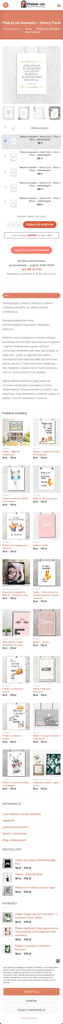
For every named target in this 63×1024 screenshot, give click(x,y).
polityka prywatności (30, 1018)
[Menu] (6, 5)
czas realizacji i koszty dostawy (22, 814)
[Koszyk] (58, 5)
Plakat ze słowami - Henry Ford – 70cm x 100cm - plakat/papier (39, 199)
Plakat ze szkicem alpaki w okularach (15, 500)
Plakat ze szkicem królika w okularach (15, 784)
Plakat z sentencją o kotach (13, 690)
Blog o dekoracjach (14, 840)
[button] (58, 961)
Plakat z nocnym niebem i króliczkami (46, 737)
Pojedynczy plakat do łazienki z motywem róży (15, 594)
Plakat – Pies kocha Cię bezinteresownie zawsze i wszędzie (46, 595)
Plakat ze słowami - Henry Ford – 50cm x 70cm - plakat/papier (39, 184)
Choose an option (40, 128)
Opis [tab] (6, 295)
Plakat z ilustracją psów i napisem (15, 547)
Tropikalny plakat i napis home (46, 784)
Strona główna (12, 29)
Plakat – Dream (41, 642)
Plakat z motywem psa (45, 498)
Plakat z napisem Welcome (42, 690)
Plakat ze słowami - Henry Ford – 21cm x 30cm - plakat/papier (40, 153)
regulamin (9, 820)
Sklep (28, 29)
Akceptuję (31, 991)
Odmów (31, 1001)
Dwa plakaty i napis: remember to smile (13, 643)
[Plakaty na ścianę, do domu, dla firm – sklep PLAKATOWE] (33, 5)
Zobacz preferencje (31, 1010)
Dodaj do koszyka (39, 224)
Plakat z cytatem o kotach (12, 737)
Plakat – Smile (40, 545)
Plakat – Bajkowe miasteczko (11, 453)
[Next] (55, 75)
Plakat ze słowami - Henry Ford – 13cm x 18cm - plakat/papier (40, 138)
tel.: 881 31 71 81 (31, 269)
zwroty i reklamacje (15, 833)
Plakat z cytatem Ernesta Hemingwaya (46, 453)
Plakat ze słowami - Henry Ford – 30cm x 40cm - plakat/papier (39, 169)
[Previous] (8, 75)
